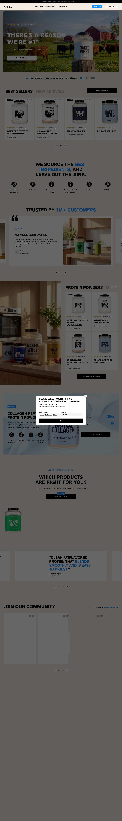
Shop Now (61, 421)
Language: (64, 412)
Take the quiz (97, 6)
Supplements (63, 6)
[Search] (106, 6)
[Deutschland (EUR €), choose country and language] (110, 6)
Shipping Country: (43, 412)
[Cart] (117, 6)
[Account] (113, 6)
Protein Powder (50, 6)
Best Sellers (39, 6)
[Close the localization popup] (85, 396)
